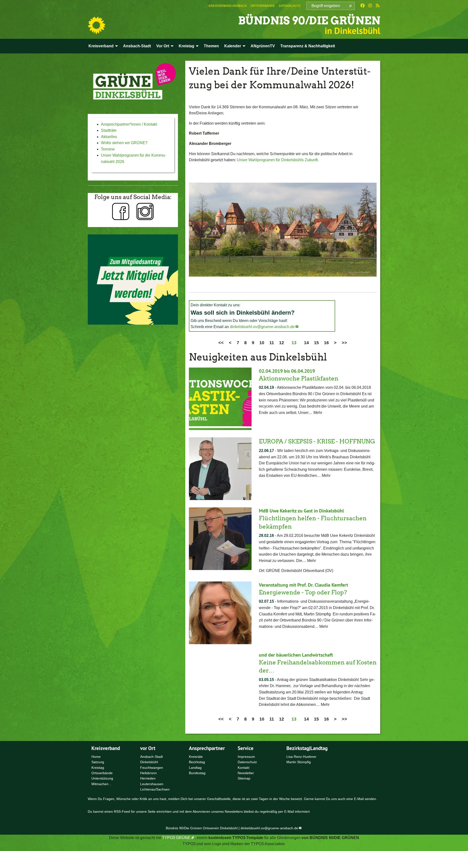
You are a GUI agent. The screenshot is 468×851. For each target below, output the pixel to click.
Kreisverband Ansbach (228, 6)
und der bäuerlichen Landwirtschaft (296, 655)
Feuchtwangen (151, 768)
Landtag (195, 768)
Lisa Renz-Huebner (301, 757)
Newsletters (234, 811)
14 (306, 342)
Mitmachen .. (101, 784)
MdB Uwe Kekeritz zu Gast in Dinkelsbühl (301, 511)
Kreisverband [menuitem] (101, 46)
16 (326, 342)
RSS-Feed (122, 811)
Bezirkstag (197, 762)
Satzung (97, 762)
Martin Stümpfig (298, 762)
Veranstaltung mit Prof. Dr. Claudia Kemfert (303, 585)
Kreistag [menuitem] (186, 46)
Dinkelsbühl (149, 762)
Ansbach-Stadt (151, 757)
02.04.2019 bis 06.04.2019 (287, 371)
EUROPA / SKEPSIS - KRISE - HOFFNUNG (317, 441)
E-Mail (359, 799)
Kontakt (243, 768)
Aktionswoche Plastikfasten (298, 378)
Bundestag (197, 773)
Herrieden (148, 778)
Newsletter (246, 773)
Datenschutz (290, 6)
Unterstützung (102, 778)
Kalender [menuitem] (232, 46)
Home (96, 757)
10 (261, 342)
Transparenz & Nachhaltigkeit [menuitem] (307, 46)
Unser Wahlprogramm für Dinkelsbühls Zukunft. (278, 160)
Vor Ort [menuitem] (162, 46)
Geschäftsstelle (219, 799)
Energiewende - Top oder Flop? (303, 592)
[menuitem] (228, 6)
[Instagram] (370, 6)
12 (281, 342)
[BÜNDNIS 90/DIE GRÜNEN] (96, 25)
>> (344, 342)
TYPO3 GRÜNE (176, 838)
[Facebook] (362, 6)
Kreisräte (196, 757)
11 (271, 342)
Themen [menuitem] (211, 46)
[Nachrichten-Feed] (377, 6)
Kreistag (97, 768)
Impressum (246, 757)
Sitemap (244, 778)
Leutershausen (151, 784)
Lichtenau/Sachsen (155, 789)
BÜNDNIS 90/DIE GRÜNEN (309, 20)
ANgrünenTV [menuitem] (263, 46)
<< (221, 342)
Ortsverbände (263, 6)
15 (316, 342)
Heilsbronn (148, 773)
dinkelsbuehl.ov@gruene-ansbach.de (262, 327)
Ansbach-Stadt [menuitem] (137, 46)
